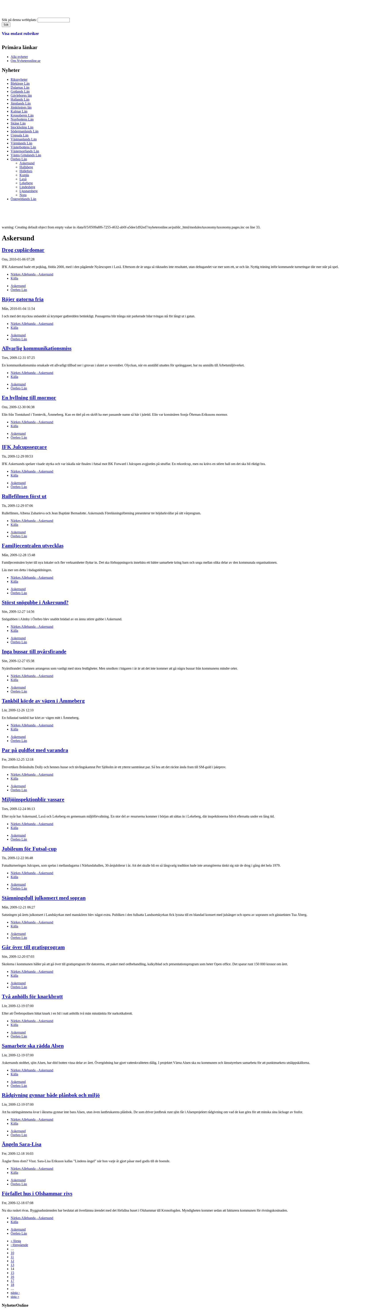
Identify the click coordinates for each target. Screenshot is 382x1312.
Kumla (24, 175)
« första (16, 1241)
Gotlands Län (20, 91)
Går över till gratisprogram (33, 947)
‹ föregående (19, 1245)
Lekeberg (26, 183)
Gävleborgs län (21, 95)
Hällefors (25, 171)
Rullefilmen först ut (24, 496)
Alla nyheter (19, 57)
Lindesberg (27, 187)
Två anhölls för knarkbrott (32, 996)
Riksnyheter (19, 79)
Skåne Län (18, 123)
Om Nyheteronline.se (25, 61)
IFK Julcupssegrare (24, 447)
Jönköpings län (21, 107)
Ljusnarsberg (28, 191)
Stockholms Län (22, 127)
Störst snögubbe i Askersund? (35, 602)
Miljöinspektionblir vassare (33, 799)
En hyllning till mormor (29, 397)
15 (12, 1273)
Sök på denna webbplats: (20, 20)
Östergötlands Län (23, 199)
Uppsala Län (20, 135)
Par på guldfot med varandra (35, 750)
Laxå (23, 179)
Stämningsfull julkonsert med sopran (44, 898)
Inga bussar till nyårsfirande (34, 651)
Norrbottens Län (22, 119)
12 (12, 1261)
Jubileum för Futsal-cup (29, 849)
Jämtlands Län (21, 103)
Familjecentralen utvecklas (32, 545)
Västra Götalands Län (26, 155)
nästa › (15, 1293)
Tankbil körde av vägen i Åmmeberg (43, 701)
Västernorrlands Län (25, 151)
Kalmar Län (19, 111)
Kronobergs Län (22, 115)
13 (12, 1265)
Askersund (26, 163)
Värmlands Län (21, 143)
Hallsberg (26, 167)
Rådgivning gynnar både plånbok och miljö (51, 1095)
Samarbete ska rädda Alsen (33, 1046)
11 (12, 1257)
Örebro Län (19, 159)
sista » (15, 1297)
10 (12, 1253)
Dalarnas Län (20, 87)
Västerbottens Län (23, 147)
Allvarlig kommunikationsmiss (36, 348)
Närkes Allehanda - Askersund (32, 274)
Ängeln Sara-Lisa (21, 1144)
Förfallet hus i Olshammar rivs (37, 1193)
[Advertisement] (82, 214)
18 (12, 1285)
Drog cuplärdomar (23, 250)
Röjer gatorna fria (23, 299)
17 (12, 1281)
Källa (14, 278)
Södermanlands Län (24, 131)
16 (12, 1277)
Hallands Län (20, 99)
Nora (23, 195)
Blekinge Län (20, 83)
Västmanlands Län (24, 139)
